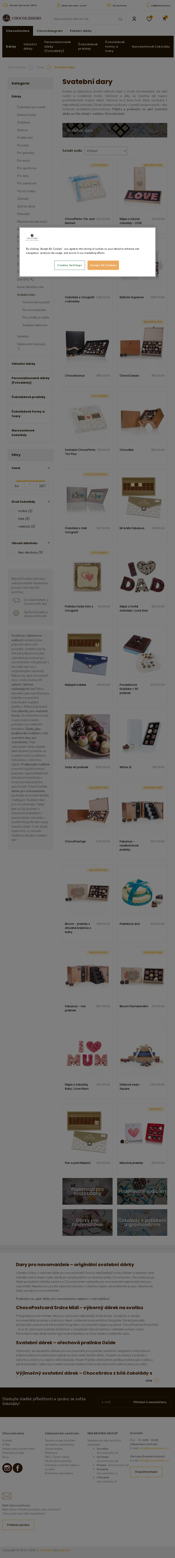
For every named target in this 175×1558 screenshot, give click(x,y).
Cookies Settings (69, 265)
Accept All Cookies (103, 265)
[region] (87, 252)
